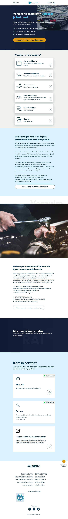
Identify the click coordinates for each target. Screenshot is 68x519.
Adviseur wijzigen (40, 482)
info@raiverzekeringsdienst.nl (32, 388)
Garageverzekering (27, 474)
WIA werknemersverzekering (24, 479)
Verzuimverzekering (41, 474)
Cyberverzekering (27, 485)
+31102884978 (20, 419)
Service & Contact (40, 479)
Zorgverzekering (40, 476)
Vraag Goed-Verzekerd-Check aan (29, 40)
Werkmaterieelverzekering (25, 482)
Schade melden (39, 485)
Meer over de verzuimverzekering (28, 308)
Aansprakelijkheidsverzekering (24, 476)
